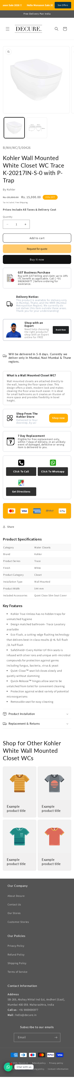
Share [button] (10, 526)
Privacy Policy (16, 945)
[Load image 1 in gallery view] (14, 127)
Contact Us (14, 904)
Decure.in (23, 1063)
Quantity (7, 216)
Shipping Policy (17, 963)
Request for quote (37, 249)
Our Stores (14, 913)
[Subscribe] (56, 1037)
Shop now (58, 418)
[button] (7, 29)
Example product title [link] (16, 808)
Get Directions (21, 491)
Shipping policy (36, 1069)
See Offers (63, 5)
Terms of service (17, 1069)
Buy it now (37, 259)
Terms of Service (18, 971)
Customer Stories (18, 922)
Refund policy (39, 1063)
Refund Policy (16, 954)
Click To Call (21, 471)
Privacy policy (56, 1063)
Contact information (58, 1069)
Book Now (61, 329)
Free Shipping (21, 202)
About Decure (16, 896)
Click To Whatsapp (52, 471)
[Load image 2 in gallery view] (37, 127)
